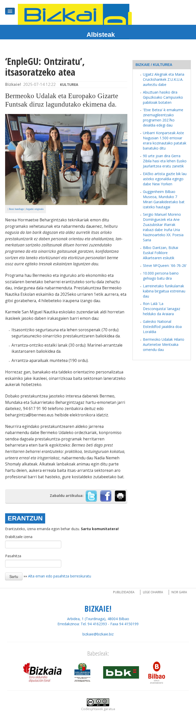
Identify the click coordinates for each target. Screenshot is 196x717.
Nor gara (179, 592)
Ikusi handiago (16, 209)
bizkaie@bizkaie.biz (98, 634)
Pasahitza (13, 555)
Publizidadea (123, 592)
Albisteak (101, 34)
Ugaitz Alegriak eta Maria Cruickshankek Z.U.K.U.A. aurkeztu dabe (163, 79)
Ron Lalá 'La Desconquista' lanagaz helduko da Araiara (161, 308)
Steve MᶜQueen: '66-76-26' (165, 265)
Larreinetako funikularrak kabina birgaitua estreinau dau (164, 291)
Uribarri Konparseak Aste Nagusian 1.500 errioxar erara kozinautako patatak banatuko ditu (164, 140)
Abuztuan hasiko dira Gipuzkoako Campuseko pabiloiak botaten (163, 97)
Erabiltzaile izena (18, 536)
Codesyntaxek (92, 709)
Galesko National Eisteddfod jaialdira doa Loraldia (162, 326)
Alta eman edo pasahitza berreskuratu (59, 576)
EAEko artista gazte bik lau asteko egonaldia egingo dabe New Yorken (165, 178)
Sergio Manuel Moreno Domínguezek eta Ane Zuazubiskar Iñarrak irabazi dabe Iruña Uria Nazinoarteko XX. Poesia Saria (163, 227)
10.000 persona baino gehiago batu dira (161, 276)
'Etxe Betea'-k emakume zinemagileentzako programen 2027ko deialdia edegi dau (163, 117)
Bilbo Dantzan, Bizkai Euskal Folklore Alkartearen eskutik (160, 252)
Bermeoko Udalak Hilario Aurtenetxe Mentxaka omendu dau (163, 344)
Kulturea (69, 84)
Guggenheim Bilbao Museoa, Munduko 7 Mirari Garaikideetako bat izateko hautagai (164, 199)
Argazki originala (34, 209)
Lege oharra (153, 592)
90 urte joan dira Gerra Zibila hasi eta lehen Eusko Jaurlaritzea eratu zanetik (165, 160)
